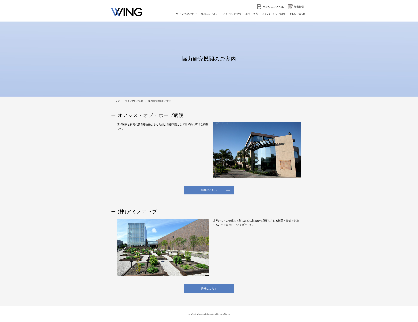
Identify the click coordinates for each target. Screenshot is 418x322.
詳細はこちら (209, 190)
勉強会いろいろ (210, 14)
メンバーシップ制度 (273, 14)
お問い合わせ (297, 14)
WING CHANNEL (273, 6)
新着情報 (299, 6)
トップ (116, 101)
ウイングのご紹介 (186, 14)
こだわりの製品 (232, 14)
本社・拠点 (251, 14)
